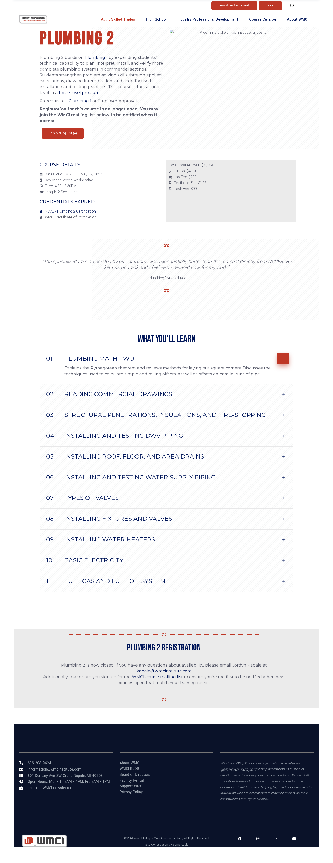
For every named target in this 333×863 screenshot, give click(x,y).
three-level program (79, 92)
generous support (238, 769)
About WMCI (130, 763)
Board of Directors (135, 774)
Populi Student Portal (234, 5)
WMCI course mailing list (157, 676)
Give (270, 5)
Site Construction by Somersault (166, 844)
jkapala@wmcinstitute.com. (163, 671)
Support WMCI (131, 786)
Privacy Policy (131, 792)
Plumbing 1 (96, 57)
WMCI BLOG (129, 768)
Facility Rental (132, 780)
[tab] (166, 357)
